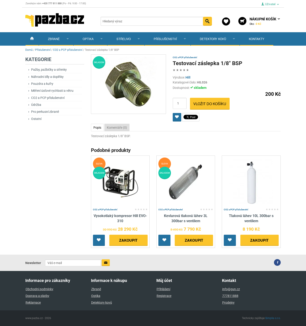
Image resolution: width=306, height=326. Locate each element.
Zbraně (54, 39)
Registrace (164, 296)
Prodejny (228, 302)
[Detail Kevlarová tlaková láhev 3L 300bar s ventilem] (186, 182)
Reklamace (33, 302)
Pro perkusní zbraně (45, 111)
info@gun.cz (231, 289)
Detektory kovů (213, 39)
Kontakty (256, 39)
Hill (187, 77)
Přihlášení (163, 289)
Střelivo (123, 39)
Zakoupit (128, 240)
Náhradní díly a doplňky (47, 77)
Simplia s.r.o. (273, 318)
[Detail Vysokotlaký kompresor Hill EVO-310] (120, 182)
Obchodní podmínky (39, 289)
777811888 (230, 296)
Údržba (36, 105)
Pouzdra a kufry (42, 83)
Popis (97, 127)
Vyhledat (207, 21)
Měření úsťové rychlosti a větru (52, 90)
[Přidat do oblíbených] (177, 117)
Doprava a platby (37, 296)
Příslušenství (165, 39)
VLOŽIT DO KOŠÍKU (209, 103)
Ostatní (36, 119)
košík (263, 21)
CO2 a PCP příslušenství (48, 98)
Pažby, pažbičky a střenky (49, 69)
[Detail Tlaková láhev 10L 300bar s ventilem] (251, 182)
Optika (88, 39)
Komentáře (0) (117, 127)
